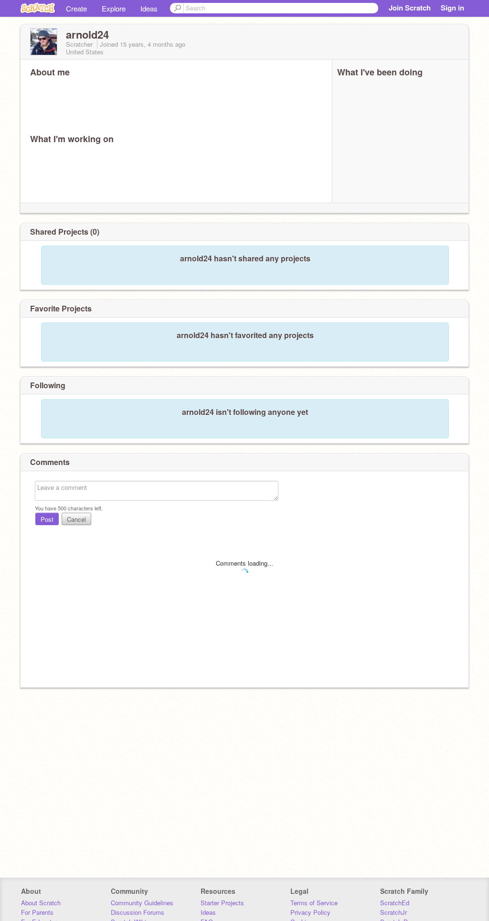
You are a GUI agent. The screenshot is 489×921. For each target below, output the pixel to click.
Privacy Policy (310, 912)
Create (76, 8)
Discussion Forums (137, 912)
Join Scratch (410, 7)
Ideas (149, 8)
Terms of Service (314, 902)
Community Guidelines (142, 902)
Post (47, 519)
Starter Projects (222, 902)
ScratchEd (394, 902)
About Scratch (41, 902)
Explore (114, 8)
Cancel (76, 519)
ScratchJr (393, 912)
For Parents (37, 912)
